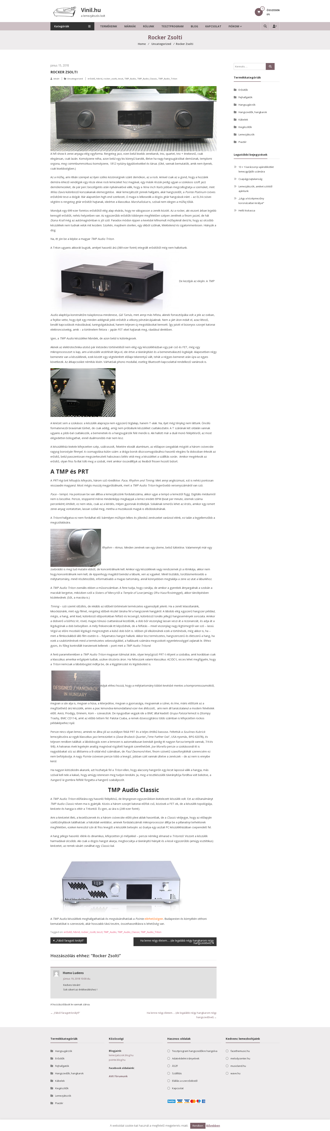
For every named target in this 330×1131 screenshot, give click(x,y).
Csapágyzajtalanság (250, 179)
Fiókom (234, 26)
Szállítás (177, 1073)
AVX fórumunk (118, 1076)
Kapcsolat (213, 26)
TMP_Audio (130, 78)
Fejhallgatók (245, 97)
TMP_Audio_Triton (167, 78)
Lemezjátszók (247, 134)
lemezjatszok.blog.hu (121, 1055)
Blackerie (66, 1127)
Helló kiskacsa (247, 210)
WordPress (87, 1127)
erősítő (91, 78)
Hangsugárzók (247, 104)
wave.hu (235, 1073)
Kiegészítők (245, 127)
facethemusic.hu (240, 1051)
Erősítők (243, 89)
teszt (120, 78)
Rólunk (148, 26)
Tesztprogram (172, 26)
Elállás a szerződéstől (184, 1080)
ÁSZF (175, 1066)
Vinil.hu (91, 10)
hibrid (99, 78)
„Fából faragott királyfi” (70, 940)
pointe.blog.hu (117, 1059)
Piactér (243, 142)
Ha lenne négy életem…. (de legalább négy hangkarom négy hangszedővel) (177, 942)
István (56, 78)
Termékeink (108, 26)
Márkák (130, 26)
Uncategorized (75, 78)
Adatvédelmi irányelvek (185, 1058)
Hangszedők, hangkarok (253, 112)
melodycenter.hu (240, 1058)
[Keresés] (270, 66)
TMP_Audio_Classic (147, 78)
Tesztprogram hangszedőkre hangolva (194, 1051)
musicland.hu (238, 1066)
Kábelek (243, 119)
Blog (194, 26)
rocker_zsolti (110, 78)
